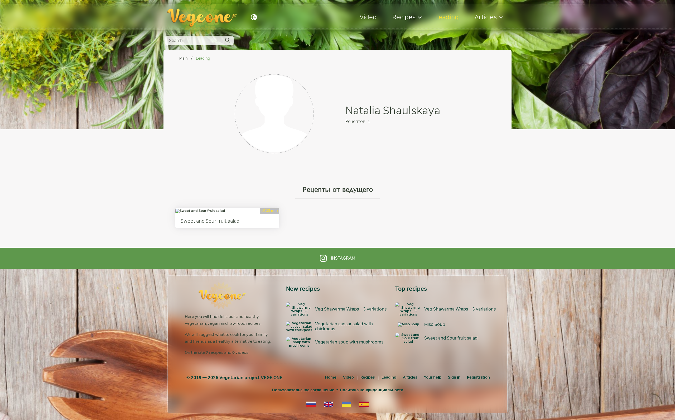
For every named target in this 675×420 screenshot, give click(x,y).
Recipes (404, 17)
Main (184, 58)
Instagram (343, 258)
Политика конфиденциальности (371, 390)
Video (368, 17)
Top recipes (411, 289)
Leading (447, 17)
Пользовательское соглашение (303, 390)
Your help (432, 377)
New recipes (303, 289)
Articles (486, 17)
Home (330, 377)
